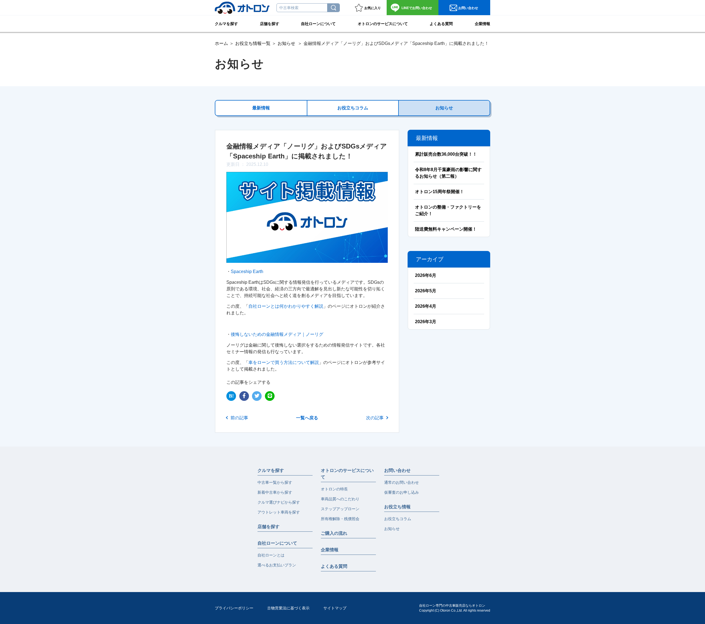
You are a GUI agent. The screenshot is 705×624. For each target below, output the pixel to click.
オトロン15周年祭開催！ (439, 191)
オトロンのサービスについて (383, 23)
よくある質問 (441, 23)
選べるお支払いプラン (276, 565)
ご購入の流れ (334, 533)
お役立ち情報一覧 (252, 43)
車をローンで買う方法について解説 (283, 362)
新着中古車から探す (274, 492)
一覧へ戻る (307, 417)
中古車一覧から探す (274, 482)
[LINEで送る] (270, 396)
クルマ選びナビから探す (278, 502)
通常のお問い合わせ (401, 482)
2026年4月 (425, 306)
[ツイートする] (257, 396)
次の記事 (375, 417)
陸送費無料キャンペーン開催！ (446, 229)
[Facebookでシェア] (244, 396)
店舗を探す (269, 23)
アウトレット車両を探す (278, 512)
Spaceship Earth (247, 271)
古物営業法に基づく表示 (288, 608)
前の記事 (239, 417)
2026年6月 (425, 275)
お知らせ (286, 43)
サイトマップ (334, 608)
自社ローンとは (270, 555)
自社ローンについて (318, 23)
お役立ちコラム (352, 108)
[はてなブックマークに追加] (231, 396)
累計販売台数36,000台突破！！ (446, 154)
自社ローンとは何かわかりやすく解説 (285, 306)
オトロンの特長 (334, 489)
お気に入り (372, 8)
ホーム (221, 43)
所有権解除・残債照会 (340, 519)
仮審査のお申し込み (401, 492)
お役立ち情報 (397, 506)
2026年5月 (425, 290)
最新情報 (261, 108)
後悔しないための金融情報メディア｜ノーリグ (277, 334)
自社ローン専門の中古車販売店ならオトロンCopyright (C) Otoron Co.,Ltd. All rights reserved (454, 608)
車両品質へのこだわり (340, 499)
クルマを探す (226, 23)
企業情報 (482, 23)
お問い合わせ (417, 8)
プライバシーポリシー (234, 608)
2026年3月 (425, 321)
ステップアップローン (340, 509)
